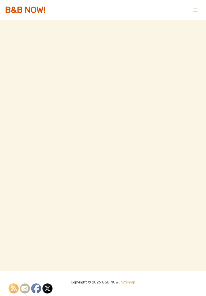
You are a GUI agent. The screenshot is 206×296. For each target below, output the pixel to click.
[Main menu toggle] (195, 10)
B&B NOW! (25, 10)
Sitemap (128, 282)
